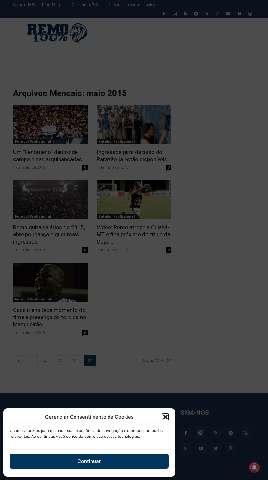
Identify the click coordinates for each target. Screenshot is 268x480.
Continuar (89, 461)
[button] (165, 417)
